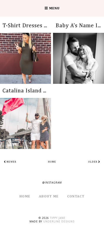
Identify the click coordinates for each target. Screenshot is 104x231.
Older (93, 162)
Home (52, 162)
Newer (11, 162)
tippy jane (57, 218)
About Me (49, 196)
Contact (76, 196)
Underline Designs (58, 221)
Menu (54, 8)
